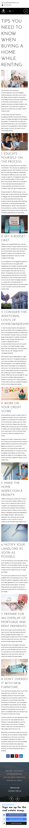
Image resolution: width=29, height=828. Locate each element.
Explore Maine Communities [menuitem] (14, 777)
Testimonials (14, 788)
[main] (14, 381)
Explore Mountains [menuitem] (14, 774)
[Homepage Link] (8, 11)
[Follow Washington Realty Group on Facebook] (11, 799)
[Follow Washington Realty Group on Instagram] (17, 799)
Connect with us (14, 791)
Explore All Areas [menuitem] (14, 780)
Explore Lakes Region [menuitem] (14, 771)
